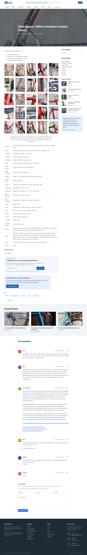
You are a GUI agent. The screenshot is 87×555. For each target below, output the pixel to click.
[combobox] (71, 53)
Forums (43, 7)
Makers (13, 7)
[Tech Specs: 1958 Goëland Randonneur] (70, 319)
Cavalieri (20, 21)
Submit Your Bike (51, 534)
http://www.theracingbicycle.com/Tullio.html (35, 429)
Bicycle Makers (66, 61)
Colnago (64, 74)
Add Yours (57, 7)
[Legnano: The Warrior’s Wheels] (64, 97)
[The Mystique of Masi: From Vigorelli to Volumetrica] (64, 110)
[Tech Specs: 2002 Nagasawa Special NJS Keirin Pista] (43, 319)
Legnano (64, 70)
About (49, 7)
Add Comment (23, 497)
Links (48, 528)
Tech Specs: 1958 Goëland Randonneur (68, 328)
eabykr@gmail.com (77, 535)
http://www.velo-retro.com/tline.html (33, 431)
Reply (67, 350)
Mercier (64, 72)
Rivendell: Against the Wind (74, 89)
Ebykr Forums (56, 486)
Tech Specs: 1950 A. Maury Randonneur (15, 328)
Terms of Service (79, 553)
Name (21, 492)
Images (36, 7)
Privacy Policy (72, 553)
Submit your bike (12, 286)
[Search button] (81, 53)
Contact (49, 532)
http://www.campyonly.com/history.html (33, 427)
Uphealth (49, 536)
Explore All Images (67, 67)
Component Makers (67, 63)
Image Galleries (30, 538)
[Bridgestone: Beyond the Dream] (64, 83)
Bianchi (63, 69)
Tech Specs (26, 21)
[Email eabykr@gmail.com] (68, 534)
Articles (7, 7)
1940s (7, 295)
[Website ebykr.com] (68, 539)
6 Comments (28, 33)
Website (56, 492)
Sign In (80, 2)
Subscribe (40, 268)
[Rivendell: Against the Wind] (64, 90)
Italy (29, 295)
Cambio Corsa (14, 295)
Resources (20, 7)
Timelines (29, 536)
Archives (29, 7)
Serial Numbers (30, 534)
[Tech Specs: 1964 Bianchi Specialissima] (64, 103)
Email (38, 492)
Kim (24, 366)
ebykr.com (74, 540)
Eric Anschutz (26, 388)
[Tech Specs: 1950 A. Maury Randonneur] (16, 319)
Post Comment (23, 510)
